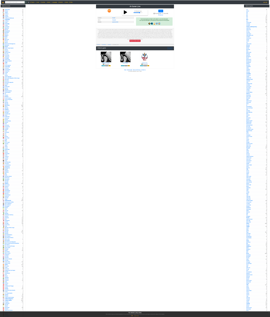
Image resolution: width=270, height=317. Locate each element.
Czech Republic (8, 76)
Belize (6, 36)
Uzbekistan (7, 303)
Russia (6, 232)
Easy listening (249, 112)
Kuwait (6, 152)
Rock (247, 253)
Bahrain (6, 29)
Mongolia (7, 189)
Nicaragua (7, 206)
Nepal (6, 199)
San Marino (7, 244)
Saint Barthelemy (8, 234)
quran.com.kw (115, 22)
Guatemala (7, 116)
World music (249, 307)
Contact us (143, 69)
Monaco (6, 187)
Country (248, 88)
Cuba (6, 73)
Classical (248, 80)
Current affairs (249, 92)
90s (247, 21)
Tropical (248, 298)
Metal (247, 210)
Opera (247, 227)
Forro (247, 133)
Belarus (6, 33)
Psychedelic (249, 237)
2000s (247, 11)
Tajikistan (7, 277)
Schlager (248, 262)
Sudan (6, 267)
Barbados (7, 32)
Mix (247, 214)
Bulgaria (6, 50)
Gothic (247, 150)
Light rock (248, 199)
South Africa (7, 261)
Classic (247, 76)
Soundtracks (249, 271)
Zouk (247, 310)
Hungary (7, 128)
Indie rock (248, 177)
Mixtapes (248, 216)
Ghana (6, 106)
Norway (6, 210)
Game (247, 140)
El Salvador (7, 86)
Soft (247, 266)
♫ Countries (42, 2)
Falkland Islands (8, 90)
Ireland (6, 136)
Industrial (248, 179)
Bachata (248, 45)
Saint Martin (7, 240)
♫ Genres (48, 2)
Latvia (6, 155)
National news (249, 219)
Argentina (7, 19)
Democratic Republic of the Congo (12, 78)
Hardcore (248, 162)
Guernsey (7, 118)
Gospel (248, 148)
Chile (6, 62)
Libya (6, 160)
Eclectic (248, 115)
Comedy (248, 85)
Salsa (247, 259)
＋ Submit (66, 2)
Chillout (248, 70)
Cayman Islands (8, 60)
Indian (247, 173)
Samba (247, 260)
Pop (247, 232)
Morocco (7, 193)
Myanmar (7, 196)
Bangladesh (7, 31)
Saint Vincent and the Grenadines (12, 243)
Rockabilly (248, 254)
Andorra (6, 13)
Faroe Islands (7, 92)
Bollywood (248, 59)
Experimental (249, 130)
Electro (247, 119)
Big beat (248, 55)
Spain (6, 264)
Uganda (6, 294)
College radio (249, 83)
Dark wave (248, 96)
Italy (6, 140)
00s (247, 9)
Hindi (247, 166)
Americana (248, 38)
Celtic (247, 67)
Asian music (248, 43)
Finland (6, 95)
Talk (247, 284)
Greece (7, 109)
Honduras (7, 125)
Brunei (6, 49)
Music (247, 217)
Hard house (248, 157)
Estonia (6, 88)
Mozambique (7, 194)
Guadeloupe (7, 113)
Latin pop (248, 197)
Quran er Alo (144, 62)
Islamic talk (248, 184)
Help (125, 69)
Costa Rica (7, 71)
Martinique (7, 177)
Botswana (7, 45)
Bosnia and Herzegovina (10, 43)
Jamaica (6, 143)
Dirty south (248, 102)
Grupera (248, 154)
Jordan (6, 148)
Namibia (6, 197)
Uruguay (7, 301)
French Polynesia (8, 99)
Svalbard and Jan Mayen (10, 270)
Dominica (7, 81)
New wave (248, 221)
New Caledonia (8, 203)
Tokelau (6, 283)
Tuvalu (6, 291)
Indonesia (7, 132)
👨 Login (265, 2)
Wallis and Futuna (8, 310)
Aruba (6, 22)
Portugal (6, 223)
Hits (247, 169)
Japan (6, 145)
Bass (247, 50)
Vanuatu (6, 304)
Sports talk (248, 281)
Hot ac (247, 170)
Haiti (6, 123)
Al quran (248, 32)
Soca (247, 264)
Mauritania (7, 179)
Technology (248, 290)
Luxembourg (7, 165)
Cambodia (7, 55)
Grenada (6, 112)
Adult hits (248, 28)
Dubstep (248, 110)
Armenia (6, 21)
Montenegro (7, 190)
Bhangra (248, 53)
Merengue (248, 209)
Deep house (249, 100)
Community (248, 86)
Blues (247, 58)
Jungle (247, 192)
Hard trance (248, 160)
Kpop (247, 193)
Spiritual (248, 276)
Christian (248, 73)
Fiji (5, 93)
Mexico (7, 183)
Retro (247, 250)
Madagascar (7, 167)
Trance (247, 294)
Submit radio (129, 69)
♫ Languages (54, 2)
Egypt (6, 85)
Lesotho (6, 157)
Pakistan (6, 213)
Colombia (7, 66)
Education (248, 117)
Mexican (248, 212)
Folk (247, 132)
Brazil (6, 46)
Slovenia (7, 257)
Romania (7, 230)
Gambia (6, 102)
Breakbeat (248, 62)
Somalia (6, 260)
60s (247, 16)
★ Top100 (32, 2)
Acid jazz (248, 23)
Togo (6, 281)
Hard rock (248, 159)
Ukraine (6, 295)
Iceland (6, 129)
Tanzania (7, 278)
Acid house (248, 22)
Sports (247, 279)
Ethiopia (6, 89)
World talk (248, 309)
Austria (6, 25)
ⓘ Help (70, 2)
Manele (248, 206)
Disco (247, 103)
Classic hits (248, 77)
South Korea (7, 263)
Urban (247, 301)
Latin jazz (248, 196)
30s (247, 12)
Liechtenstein (8, 162)
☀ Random (60, 2)
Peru (6, 219)
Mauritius (7, 180)
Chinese (248, 72)
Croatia (6, 72)
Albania (6, 11)
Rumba (247, 257)
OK (132, 315)
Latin (247, 194)
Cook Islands (7, 69)
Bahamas (7, 28)
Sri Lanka (7, 266)
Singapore (7, 254)
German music (249, 143)
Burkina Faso (7, 52)
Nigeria (6, 207)
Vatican (6, 306)
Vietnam (6, 308)
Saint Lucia (7, 239)
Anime (247, 39)
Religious (248, 249)
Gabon (6, 100)
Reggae (248, 244)
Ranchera (248, 242)
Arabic (247, 40)
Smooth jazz (248, 263)
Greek (247, 152)
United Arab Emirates (9, 297)
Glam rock (248, 144)
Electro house (249, 120)
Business (248, 65)
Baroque (248, 49)
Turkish (247, 300)
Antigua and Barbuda (9, 18)
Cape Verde (7, 59)
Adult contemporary (251, 26)
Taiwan (6, 275)
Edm (247, 116)
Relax (247, 247)
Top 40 (247, 293)
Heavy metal (249, 164)
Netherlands (8, 200)
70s (247, 18)
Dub (247, 109)
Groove (247, 153)
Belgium (6, 35)
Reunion (6, 229)
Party (247, 229)
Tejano (247, 291)
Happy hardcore (249, 156)
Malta (6, 174)
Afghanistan (7, 9)
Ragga (247, 240)
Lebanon (7, 156)
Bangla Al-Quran (106, 62)
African (247, 31)
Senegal (6, 248)
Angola (6, 15)
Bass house (248, 52)
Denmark (7, 79)
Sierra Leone (7, 253)
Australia (7, 23)
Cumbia (248, 90)
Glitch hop (248, 146)
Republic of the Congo (9, 227)
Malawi (6, 169)
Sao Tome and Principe (10, 246)
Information (248, 180)
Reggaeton (248, 246)
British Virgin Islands (9, 48)
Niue (6, 209)
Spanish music (249, 274)
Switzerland (7, 273)
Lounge (248, 203)
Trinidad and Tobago (9, 285)
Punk (247, 239)
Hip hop (248, 167)
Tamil (247, 286)
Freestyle (248, 135)
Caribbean (248, 66)
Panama (6, 216)
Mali (6, 173)
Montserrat (7, 192)
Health (247, 163)
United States (8, 300)
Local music (249, 200)
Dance (248, 93)
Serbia (6, 250)
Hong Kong (7, 126)
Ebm (247, 113)
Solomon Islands (8, 258)
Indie (247, 174)
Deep (247, 99)
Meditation (248, 207)
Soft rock (248, 267)
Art (247, 42)
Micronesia (7, 184)
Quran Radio (125, 62)
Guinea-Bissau (8, 120)
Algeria (6, 12)
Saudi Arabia (7, 247)
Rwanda (6, 233)
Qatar (6, 226)
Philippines (7, 220)
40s (247, 13)
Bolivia (6, 42)
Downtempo (249, 106)
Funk (247, 137)
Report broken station (135, 40)
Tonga (6, 284)
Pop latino (248, 233)
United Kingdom (9, 298)
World (247, 306)
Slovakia (6, 256)
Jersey (6, 146)
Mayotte (6, 182)
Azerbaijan (7, 26)
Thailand (7, 280)
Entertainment (249, 125)
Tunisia (6, 287)
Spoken (248, 277)
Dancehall (248, 95)
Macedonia (7, 166)
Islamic (247, 183)
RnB (247, 252)
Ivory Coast (7, 142)
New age (248, 220)
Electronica (248, 123)
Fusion (247, 139)
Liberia (6, 159)
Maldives (7, 172)
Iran (5, 133)
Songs (247, 269)
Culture (248, 89)
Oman (6, 212)
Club (247, 82)
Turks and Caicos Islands (10, 290)
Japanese (248, 187)
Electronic (249, 122)
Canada (7, 58)
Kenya (6, 150)
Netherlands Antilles (9, 202)
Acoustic (248, 25)
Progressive (248, 236)
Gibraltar (6, 108)
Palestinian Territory (9, 214)
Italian (247, 186)
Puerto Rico (7, 224)
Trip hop (248, 297)
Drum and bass (249, 107)
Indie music (248, 176)
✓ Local (37, 2)
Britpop (247, 63)
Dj (246, 105)
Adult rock (248, 29)
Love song (248, 204)
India (6, 130)
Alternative (248, 33)
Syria (6, 274)
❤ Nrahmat (160, 15)
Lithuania (7, 163)
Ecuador (6, 83)
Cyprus (6, 75)
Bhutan (6, 40)
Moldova (7, 186)
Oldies (248, 226)
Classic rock (249, 79)
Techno (248, 289)
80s (247, 19)
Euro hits (248, 126)
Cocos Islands (8, 65)
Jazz (247, 189)
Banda (247, 48)
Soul (247, 270)
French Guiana (8, 98)
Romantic (248, 256)
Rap (247, 243)
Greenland (7, 111)
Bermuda (7, 39)
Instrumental (249, 182)
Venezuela (7, 307)
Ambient (248, 36)
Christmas (248, 75)
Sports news (249, 280)
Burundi (6, 53)
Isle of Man (7, 137)
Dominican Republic (9, 82)
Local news (248, 202)
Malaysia (6, 170)
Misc (247, 213)
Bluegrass (248, 56)
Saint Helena (7, 236)
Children (248, 69)
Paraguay (7, 217)
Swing (247, 283)
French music (249, 136)
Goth (247, 149)
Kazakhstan (7, 149)
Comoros (7, 68)
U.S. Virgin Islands (8, 293)
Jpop (247, 190)
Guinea (6, 119)
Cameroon (7, 56)
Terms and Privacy (137, 69)
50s (247, 15)
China (6, 63)
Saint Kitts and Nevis (9, 237)
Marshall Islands (8, 176)
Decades (248, 98)
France (6, 96)
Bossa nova (248, 60)
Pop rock (248, 234)
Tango (247, 287)
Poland (6, 221)
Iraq (5, 135)
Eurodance (248, 127)
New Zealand (8, 204)
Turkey (6, 288)
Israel (6, 139)
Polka (247, 230)
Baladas (248, 46)
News (247, 223)
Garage (247, 142)
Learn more (136, 315)
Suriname (7, 268)
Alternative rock (249, 35)
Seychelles (7, 251)
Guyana (6, 122)
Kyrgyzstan (7, 153)
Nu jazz (247, 224)
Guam (6, 115)
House (247, 172)
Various (247, 304)
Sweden (6, 271)
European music (249, 129)
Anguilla (6, 16)
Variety (248, 303)
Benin (6, 38)
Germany (7, 105)
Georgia (6, 103)
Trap (247, 296)
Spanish (248, 273)
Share (160, 11)
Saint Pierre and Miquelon (10, 241)
